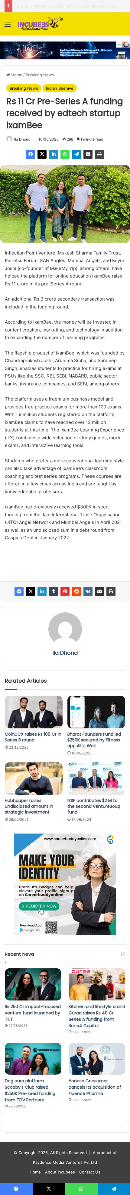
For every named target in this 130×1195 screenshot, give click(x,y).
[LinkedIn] (53, 154)
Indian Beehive (59, 88)
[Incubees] (39, 24)
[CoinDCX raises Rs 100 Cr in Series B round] (34, 712)
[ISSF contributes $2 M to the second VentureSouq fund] (96, 778)
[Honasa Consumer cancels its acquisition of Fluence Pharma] (97, 1059)
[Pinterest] (65, 591)
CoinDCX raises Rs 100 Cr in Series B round (33, 737)
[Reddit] (76, 591)
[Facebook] (30, 154)
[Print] (99, 154)
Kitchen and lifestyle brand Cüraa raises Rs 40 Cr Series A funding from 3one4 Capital (97, 1016)
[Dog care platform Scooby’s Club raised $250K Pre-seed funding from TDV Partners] (33, 1059)
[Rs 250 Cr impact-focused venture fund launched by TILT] (33, 984)
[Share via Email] (88, 154)
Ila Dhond (22, 139)
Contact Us (89, 1172)
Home (16, 74)
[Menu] (8, 26)
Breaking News (40, 74)
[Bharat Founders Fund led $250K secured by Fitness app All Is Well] (96, 712)
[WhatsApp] (65, 154)
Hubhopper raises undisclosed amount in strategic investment (29, 806)
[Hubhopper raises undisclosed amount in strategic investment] (34, 778)
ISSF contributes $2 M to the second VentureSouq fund (93, 806)
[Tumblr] (53, 591)
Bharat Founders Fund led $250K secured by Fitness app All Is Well (94, 740)
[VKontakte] (88, 591)
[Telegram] (76, 154)
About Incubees (60, 1172)
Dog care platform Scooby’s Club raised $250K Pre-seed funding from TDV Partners (30, 1090)
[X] (42, 154)
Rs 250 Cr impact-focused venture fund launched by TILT (33, 1013)
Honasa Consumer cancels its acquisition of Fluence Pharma (95, 1087)
